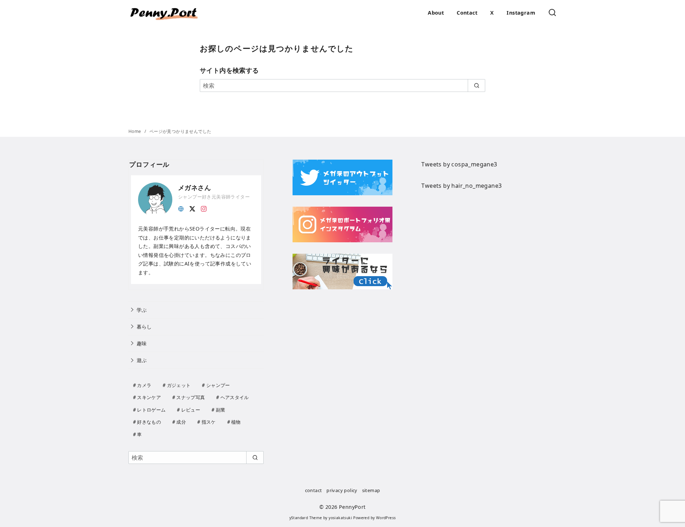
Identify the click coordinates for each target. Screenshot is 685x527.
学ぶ (142, 309)
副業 (220, 410)
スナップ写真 (190, 397)
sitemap (371, 490)
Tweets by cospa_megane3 (459, 164)
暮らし (144, 326)
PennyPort (352, 506)
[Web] (181, 208)
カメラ (144, 385)
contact (313, 490)
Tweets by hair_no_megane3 (461, 186)
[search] (476, 85)
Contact (467, 12)
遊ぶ (142, 360)
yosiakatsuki (340, 517)
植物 (236, 422)
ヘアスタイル (234, 397)
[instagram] (203, 208)
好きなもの (149, 422)
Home (135, 131)
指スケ (209, 422)
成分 (181, 422)
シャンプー (218, 385)
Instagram (521, 12)
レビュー (190, 410)
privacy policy (341, 490)
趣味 (142, 343)
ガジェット (179, 385)
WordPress (386, 517)
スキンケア (149, 397)
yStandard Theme (305, 517)
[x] (192, 208)
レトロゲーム (151, 410)
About (436, 12)
